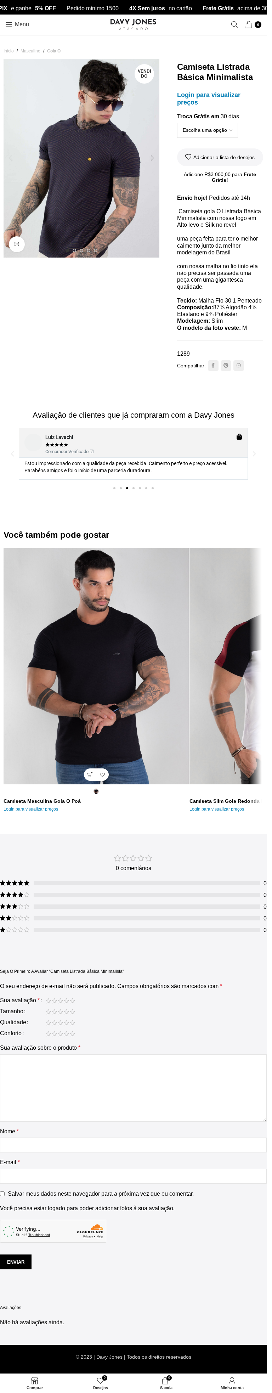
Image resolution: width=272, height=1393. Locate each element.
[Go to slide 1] (67, 250)
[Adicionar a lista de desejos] (102, 774)
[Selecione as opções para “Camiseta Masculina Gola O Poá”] (90, 774)
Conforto (11, 1033)
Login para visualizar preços (31, 809)
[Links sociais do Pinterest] (226, 365)
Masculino (30, 51)
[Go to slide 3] (81, 250)
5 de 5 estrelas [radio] (72, 1001)
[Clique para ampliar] (17, 244)
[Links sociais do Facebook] (213, 365)
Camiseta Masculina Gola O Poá (42, 801)
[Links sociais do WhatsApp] (238, 365)
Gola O (54, 51)
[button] (11, 158)
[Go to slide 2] (74, 250)
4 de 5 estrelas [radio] (66, 1001)
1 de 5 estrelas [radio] (48, 1001)
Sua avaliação (20, 1000)
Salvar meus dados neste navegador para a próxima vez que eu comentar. (101, 1194)
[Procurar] (234, 24)
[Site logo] (133, 24)
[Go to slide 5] (95, 250)
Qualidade (13, 1022)
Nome (9, 1131)
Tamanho (11, 1011)
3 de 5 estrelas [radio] (60, 1001)
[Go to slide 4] (88, 250)
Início (9, 51)
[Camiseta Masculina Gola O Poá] (96, 666)
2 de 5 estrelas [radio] (54, 1001)
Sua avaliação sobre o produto (40, 1048)
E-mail (10, 1162)
